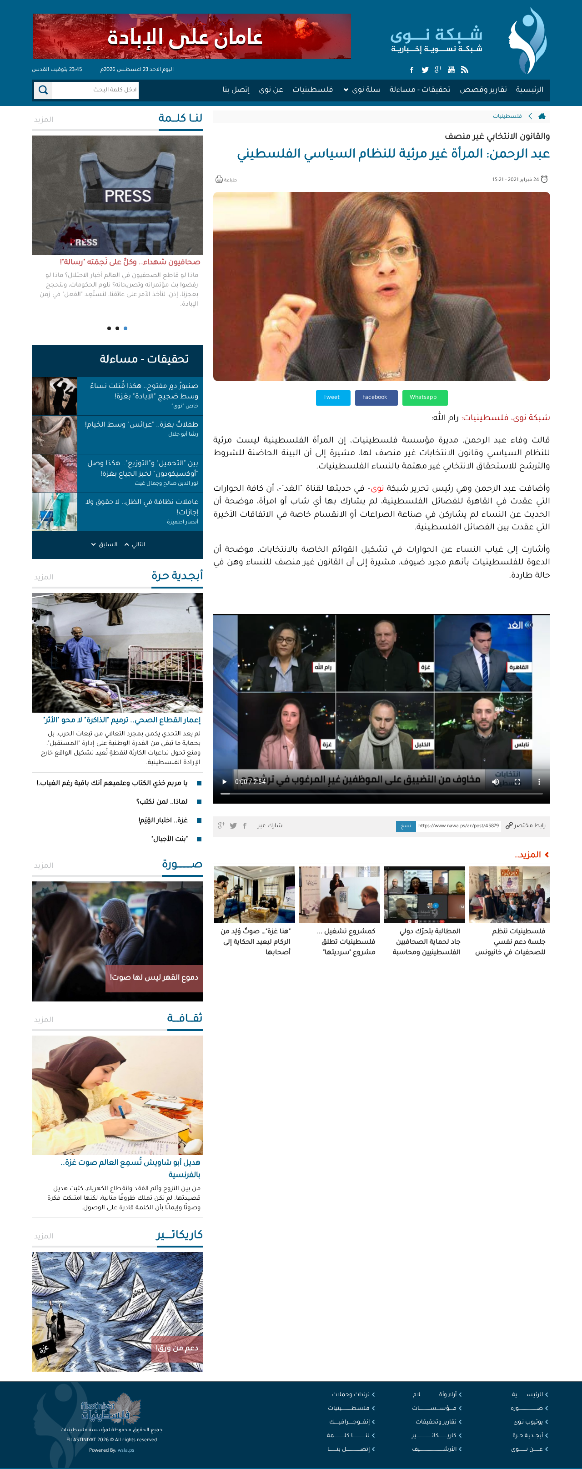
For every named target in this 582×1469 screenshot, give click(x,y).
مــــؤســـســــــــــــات (434, 1409)
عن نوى (271, 90)
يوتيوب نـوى (528, 1422)
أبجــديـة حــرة (527, 1436)
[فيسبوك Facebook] (412, 70)
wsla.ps (126, 1451)
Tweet (332, 398)
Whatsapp (424, 398)
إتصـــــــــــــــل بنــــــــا (348, 1450)
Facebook (375, 398)
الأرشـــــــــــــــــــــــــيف (434, 1450)
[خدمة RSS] (465, 70)
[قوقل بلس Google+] (438, 70)
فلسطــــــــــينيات (349, 1409)
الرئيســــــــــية (527, 1395)
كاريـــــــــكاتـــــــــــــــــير (434, 1436)
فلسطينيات (312, 90)
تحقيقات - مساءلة (420, 90)
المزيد (43, 120)
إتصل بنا (236, 90)
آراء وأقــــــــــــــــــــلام (435, 1395)
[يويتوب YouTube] (451, 70)
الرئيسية (529, 90)
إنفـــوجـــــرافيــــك (349, 1422)
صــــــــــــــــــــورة (527, 1409)
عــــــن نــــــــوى (527, 1450)
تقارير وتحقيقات (436, 1422)
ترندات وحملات (351, 1395)
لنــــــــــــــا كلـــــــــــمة (348, 1436)
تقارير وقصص (483, 90)
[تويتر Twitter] (425, 70)
